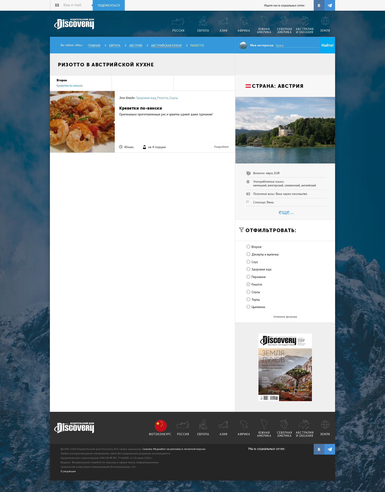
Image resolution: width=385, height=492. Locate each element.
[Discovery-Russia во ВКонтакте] (319, 5)
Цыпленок (258, 307)
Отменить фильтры (285, 316)
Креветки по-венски (70, 86)
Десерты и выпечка (265, 254)
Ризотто (197, 45)
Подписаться (109, 5)
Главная (94, 45)
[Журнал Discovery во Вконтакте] (319, 449)
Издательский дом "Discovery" (74, 24)
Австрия (135, 45)
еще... (286, 212)
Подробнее (221, 146)
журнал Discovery (74, 428)
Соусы (173, 98)
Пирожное (259, 277)
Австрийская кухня (166, 45)
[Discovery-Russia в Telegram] (329, 5)
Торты (256, 300)
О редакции (68, 471)
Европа (114, 45)
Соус (255, 262)
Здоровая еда (146, 98)
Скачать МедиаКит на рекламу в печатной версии (174, 449)
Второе (257, 247)
